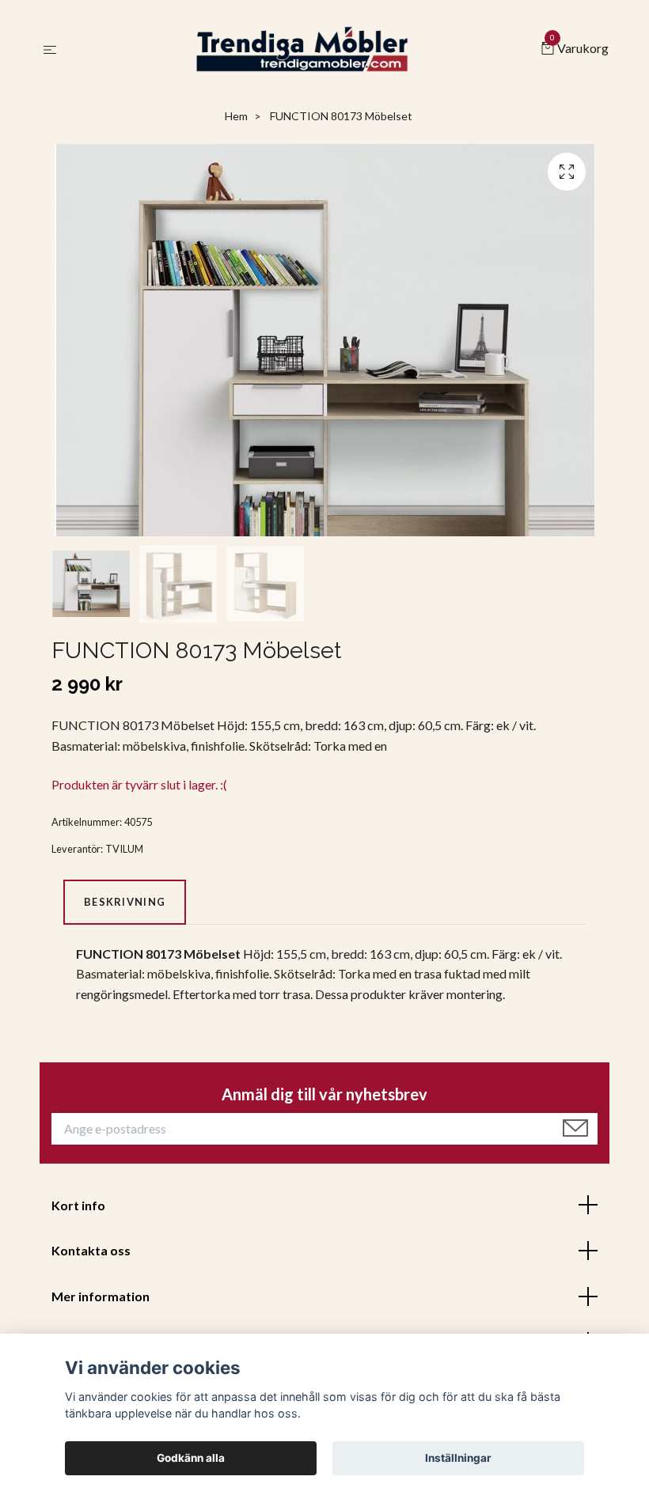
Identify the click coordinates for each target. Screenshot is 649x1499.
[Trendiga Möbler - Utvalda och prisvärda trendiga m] (302, 49)
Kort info (78, 1205)
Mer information (100, 1296)
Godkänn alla (191, 1458)
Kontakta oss (91, 1250)
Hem (236, 116)
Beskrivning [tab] (124, 901)
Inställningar (458, 1458)
